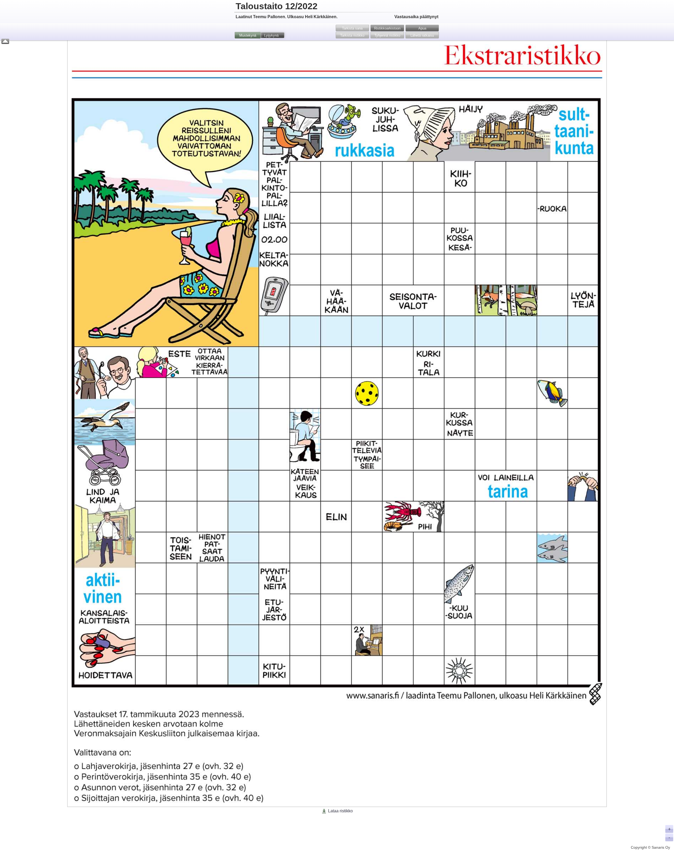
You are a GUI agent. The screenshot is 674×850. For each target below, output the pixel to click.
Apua (422, 28)
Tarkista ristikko (352, 35)
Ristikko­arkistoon (387, 28)
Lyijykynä (271, 35)
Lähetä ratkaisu (422, 35)
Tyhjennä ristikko (387, 35)
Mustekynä (247, 35)
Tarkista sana (352, 28)
